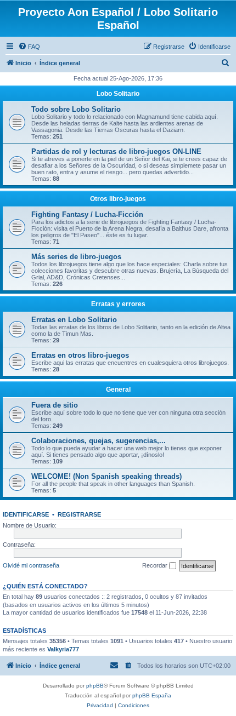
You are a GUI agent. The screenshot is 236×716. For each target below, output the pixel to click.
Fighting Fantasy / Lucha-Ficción (87, 214)
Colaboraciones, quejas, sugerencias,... (98, 441)
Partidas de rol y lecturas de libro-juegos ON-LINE (116, 151)
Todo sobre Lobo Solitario (76, 109)
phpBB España (151, 695)
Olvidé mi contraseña (31, 565)
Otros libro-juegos (118, 199)
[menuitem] (29, 46)
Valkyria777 (63, 649)
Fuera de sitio (54, 405)
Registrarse (79, 514)
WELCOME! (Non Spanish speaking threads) (106, 476)
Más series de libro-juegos (76, 257)
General (118, 389)
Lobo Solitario (118, 94)
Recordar (155, 565)
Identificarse (26, 514)
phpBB (95, 686)
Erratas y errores (118, 304)
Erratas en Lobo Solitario (74, 320)
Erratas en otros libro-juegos (80, 355)
